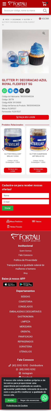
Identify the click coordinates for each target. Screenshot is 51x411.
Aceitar (11, 400)
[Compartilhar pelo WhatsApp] (4, 90)
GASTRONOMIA (25, 316)
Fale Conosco (25, 255)
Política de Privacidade (25, 260)
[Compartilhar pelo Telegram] (10, 90)
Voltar (45, 18)
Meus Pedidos (16, 222)
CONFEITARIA (25, 301)
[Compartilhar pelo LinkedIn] (15, 90)
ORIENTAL (26, 331)
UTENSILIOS (25, 351)
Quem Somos (26, 251)
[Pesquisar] (45, 10)
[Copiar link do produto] (27, 90)
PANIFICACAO (25, 336)
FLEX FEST (16, 112)
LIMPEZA (25, 321)
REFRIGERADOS (25, 341)
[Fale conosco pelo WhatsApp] (44, 398)
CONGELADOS (25, 306)
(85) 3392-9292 (27, 369)
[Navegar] (3, 149)
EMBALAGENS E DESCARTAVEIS (25, 311)
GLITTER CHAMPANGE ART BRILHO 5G (38, 155)
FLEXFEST (12, 109)
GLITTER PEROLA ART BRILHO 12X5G (12, 155)
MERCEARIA (26, 326)
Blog (25, 273)
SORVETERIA (25, 346)
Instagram (27, 373)
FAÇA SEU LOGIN (26, 117)
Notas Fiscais (16, 227)
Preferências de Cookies (17, 406)
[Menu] (4, 4)
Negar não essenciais (29, 400)
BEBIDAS (25, 296)
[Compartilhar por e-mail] (21, 90)
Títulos (38, 222)
